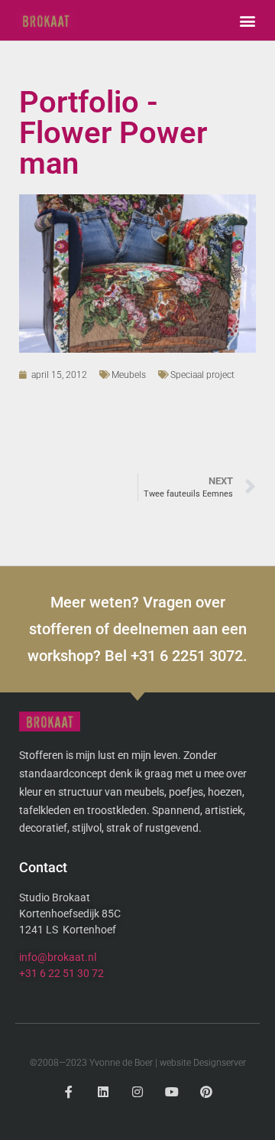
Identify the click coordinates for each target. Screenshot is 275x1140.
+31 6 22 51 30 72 (61, 973)
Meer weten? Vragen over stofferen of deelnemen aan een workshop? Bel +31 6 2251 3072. (137, 629)
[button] (247, 20)
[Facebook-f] (69, 1092)
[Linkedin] (103, 1092)
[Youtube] (171, 1092)
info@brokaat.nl (57, 957)
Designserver (219, 1062)
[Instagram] (138, 1092)
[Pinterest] (206, 1092)
